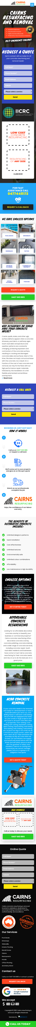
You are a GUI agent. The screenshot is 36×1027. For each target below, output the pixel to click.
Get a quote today (18, 760)
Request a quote (18, 290)
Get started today (18, 607)
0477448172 (18, 194)
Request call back (17, 981)
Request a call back (18, 207)
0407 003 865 (18, 297)
